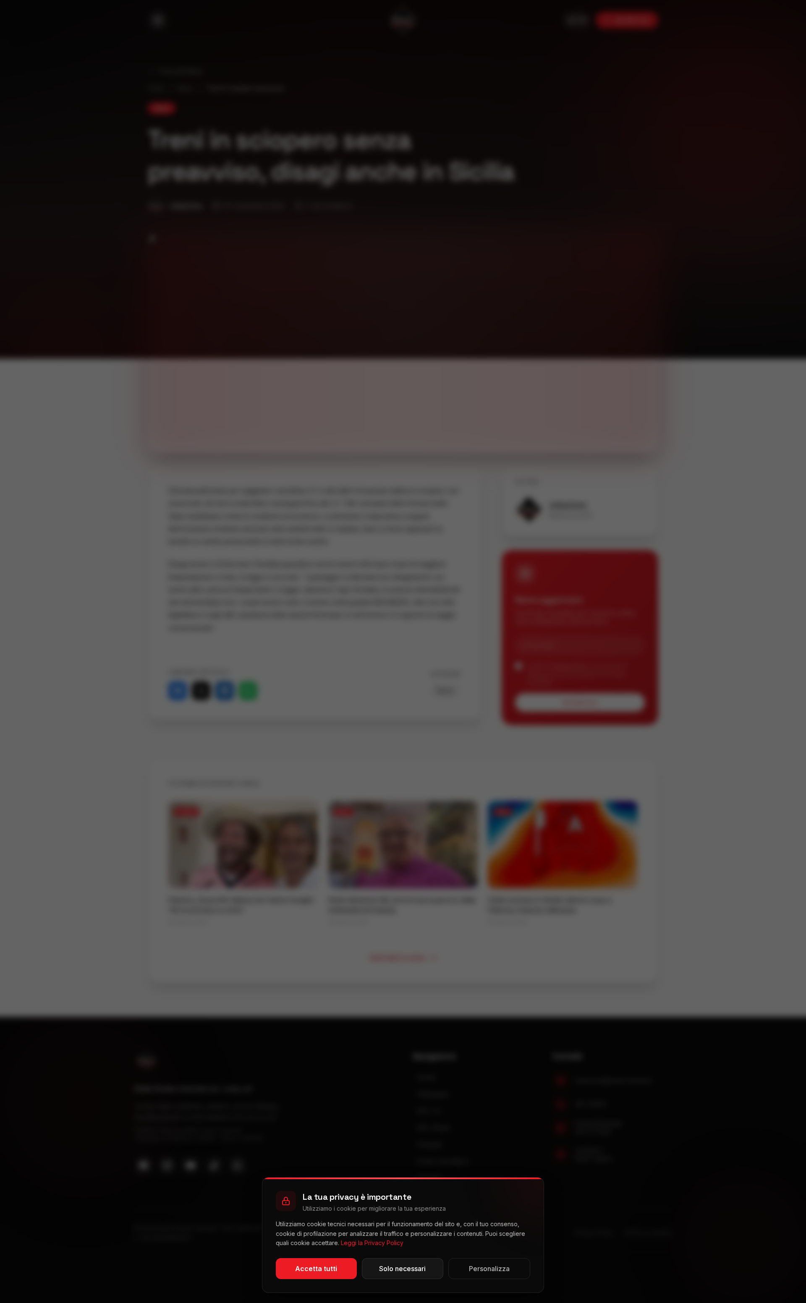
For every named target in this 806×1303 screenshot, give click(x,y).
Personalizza (489, 1268)
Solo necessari (402, 1268)
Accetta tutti (316, 1268)
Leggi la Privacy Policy (372, 1242)
